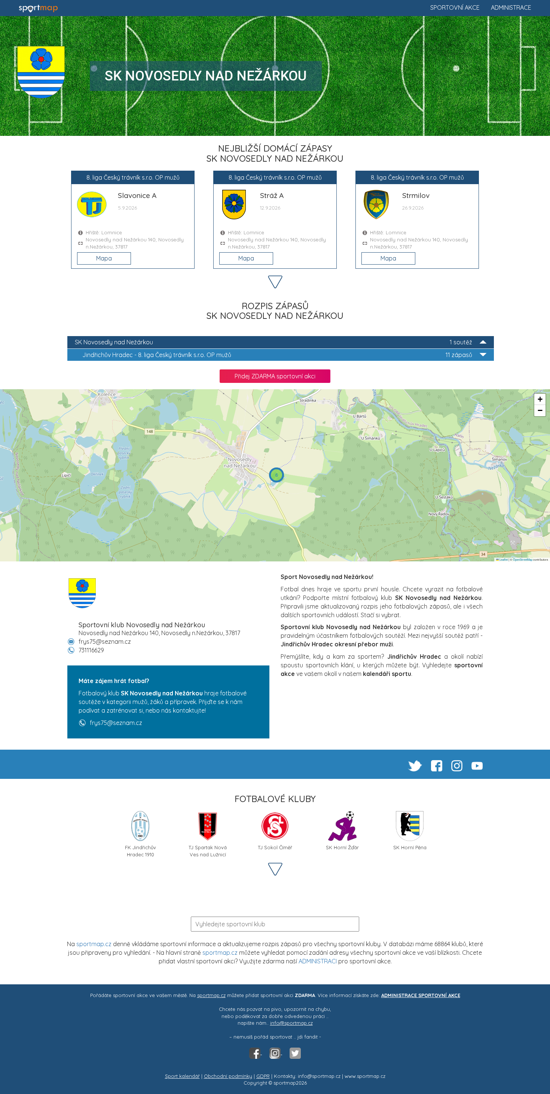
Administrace (511, 7)
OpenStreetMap (522, 559)
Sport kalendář (182, 1076)
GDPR (263, 1076)
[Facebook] (255, 1052)
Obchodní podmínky (228, 1076)
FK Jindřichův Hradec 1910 (140, 850)
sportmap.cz (93, 944)
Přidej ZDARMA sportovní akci (275, 376)
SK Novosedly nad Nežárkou (273, 342)
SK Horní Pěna (410, 847)
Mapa (104, 258)
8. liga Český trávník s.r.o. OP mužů (277, 355)
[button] (276, 474)
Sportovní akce (455, 7)
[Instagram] (275, 1052)
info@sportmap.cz (291, 1023)
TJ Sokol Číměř (275, 847)
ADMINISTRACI (318, 961)
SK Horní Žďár (342, 847)
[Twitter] (295, 1052)
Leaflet (503, 559)
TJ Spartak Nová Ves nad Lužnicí (208, 850)
